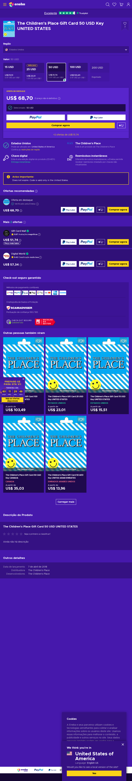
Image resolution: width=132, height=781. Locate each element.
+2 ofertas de (66, 135)
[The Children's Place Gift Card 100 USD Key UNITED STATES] (23, 360)
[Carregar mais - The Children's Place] (70, 145)
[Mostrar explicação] (39, 234)
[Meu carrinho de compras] (121, 4)
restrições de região (30, 150)
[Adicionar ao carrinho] (121, 125)
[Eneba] (17, 4)
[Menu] (4, 4)
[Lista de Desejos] (114, 4)
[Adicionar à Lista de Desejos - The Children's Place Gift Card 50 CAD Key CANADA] (38, 421)
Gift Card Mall (18, 231)
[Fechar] (122, 744)
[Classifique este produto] (13, 534)
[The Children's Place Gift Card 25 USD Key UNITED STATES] (66, 360)
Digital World (18, 254)
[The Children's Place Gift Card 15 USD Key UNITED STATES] (108, 360)
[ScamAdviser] (19, 308)
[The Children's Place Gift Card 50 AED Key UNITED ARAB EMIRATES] (66, 439)
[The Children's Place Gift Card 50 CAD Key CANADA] (23, 439)
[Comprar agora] (35, 117)
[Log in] (128, 4)
